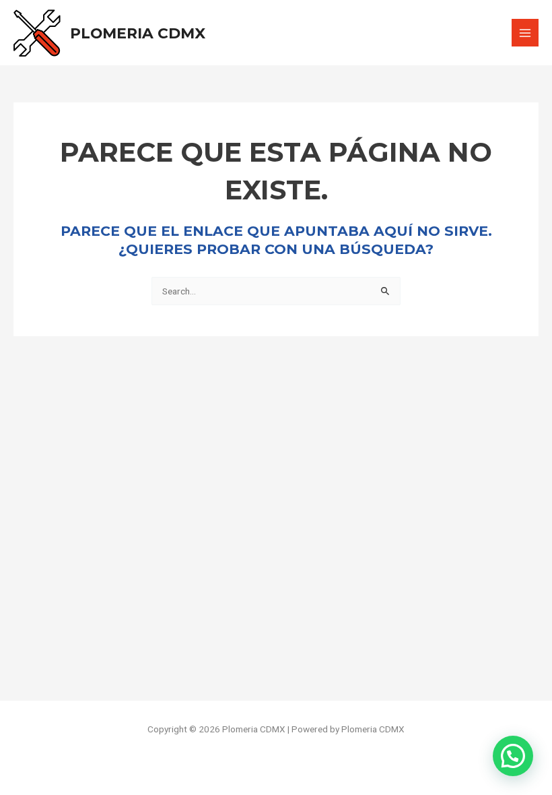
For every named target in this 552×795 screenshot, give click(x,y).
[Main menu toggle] (525, 32)
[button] (513, 756)
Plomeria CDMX (137, 33)
